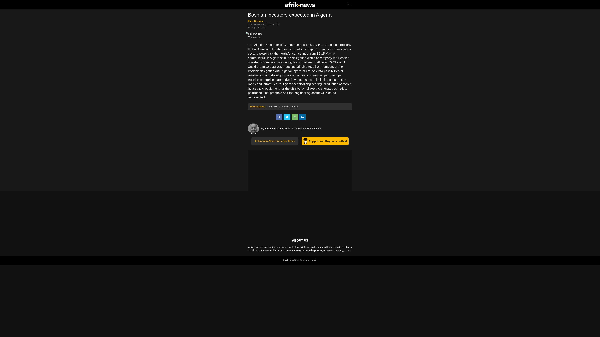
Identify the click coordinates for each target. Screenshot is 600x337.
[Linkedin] (302, 117)
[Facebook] (279, 117)
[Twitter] (287, 117)
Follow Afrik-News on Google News (275, 141)
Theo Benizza (255, 21)
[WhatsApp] (295, 117)
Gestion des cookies (308, 260)
